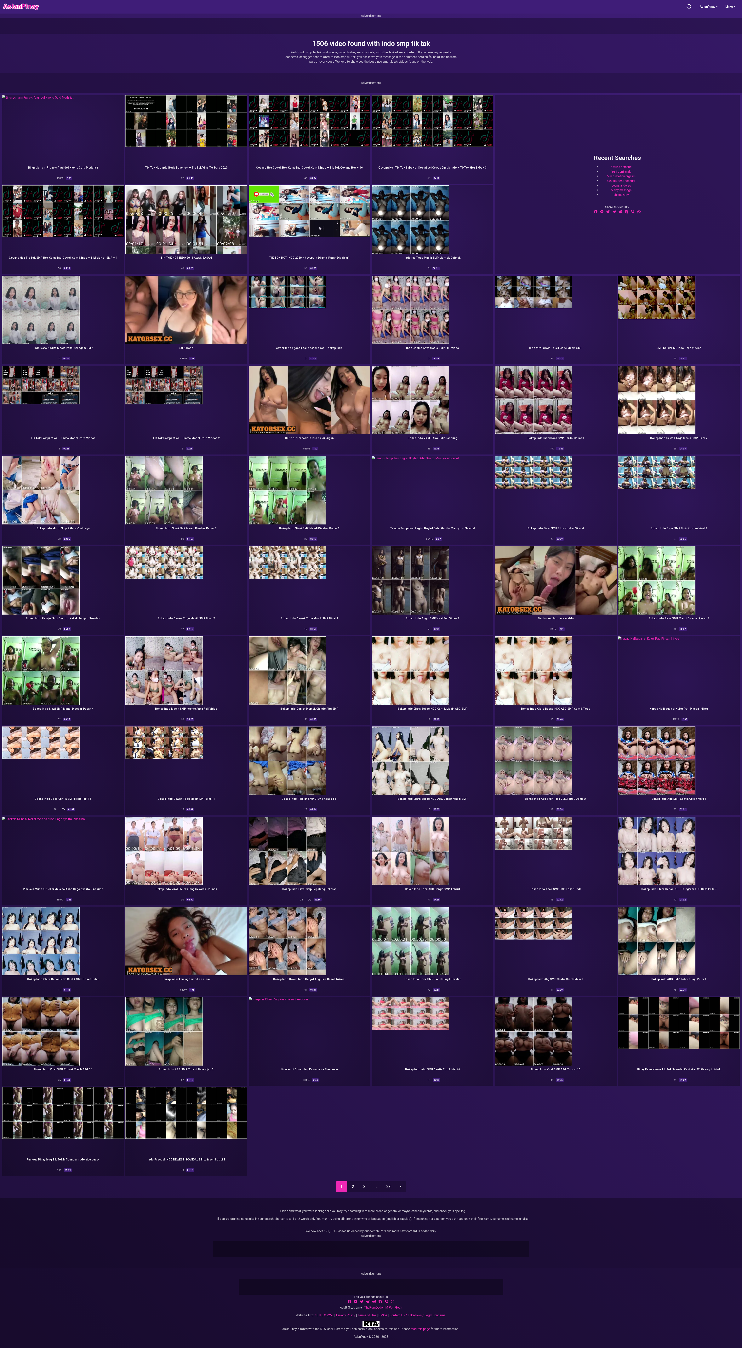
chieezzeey (621, 194)
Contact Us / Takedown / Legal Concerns (417, 1315)
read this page (420, 1329)
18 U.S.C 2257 (324, 1315)
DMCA (382, 1315)
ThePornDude (373, 1307)
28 (388, 1186)
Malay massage (621, 190)
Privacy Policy (345, 1315)
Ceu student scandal (621, 180)
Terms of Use (367, 1315)
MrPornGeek (393, 1307)
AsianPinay (707, 7)
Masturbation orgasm (621, 176)
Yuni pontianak (621, 171)
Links (729, 7)
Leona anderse (621, 185)
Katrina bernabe (621, 167)
